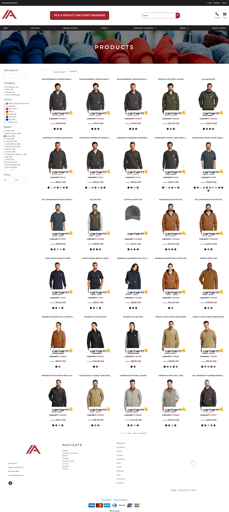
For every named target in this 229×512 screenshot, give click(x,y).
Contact (65, 469)
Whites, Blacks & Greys (17, 103)
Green (11, 117)
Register (216, 3)
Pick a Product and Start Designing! (79, 15)
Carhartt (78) (10, 136)
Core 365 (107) (11, 141)
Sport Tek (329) (11, 167)
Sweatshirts (121, 459)
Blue (10, 119)
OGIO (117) (10, 160)
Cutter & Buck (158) (13, 144)
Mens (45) (9, 90)
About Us (65, 466)
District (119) (10, 149)
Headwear (120, 471)
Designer (65, 458)
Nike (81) (9, 157)
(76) (19, 103)
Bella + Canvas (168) (13, 133)
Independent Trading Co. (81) (16, 154)
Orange (11, 114)
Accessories (121, 479)
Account (65, 464)
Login (209, 3)
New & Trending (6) (13, 95)
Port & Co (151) (11, 162)
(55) (12, 119)
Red (10, 111)
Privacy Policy (107, 500)
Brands (64, 456)
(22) (13, 109)
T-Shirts (119, 451)
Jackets (119, 467)
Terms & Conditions (121, 500)
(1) (11, 111)
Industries (120, 483)
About (224, 3)
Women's (120, 455)
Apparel (65, 450)
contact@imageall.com (16, 475)
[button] (105, 28)
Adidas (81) (10, 131)
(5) (12, 114)
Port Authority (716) (13, 165)
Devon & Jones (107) (13, 146)
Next (129, 433)
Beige (11, 106)
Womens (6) (10, 92)
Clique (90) (10, 139)
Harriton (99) (10, 152)
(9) (12, 106)
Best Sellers (121, 447)
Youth (119, 475)
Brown (11, 109)
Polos (119, 463)
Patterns (12, 122)
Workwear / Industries (70, 453)
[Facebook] (10, 483)
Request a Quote (68, 461)
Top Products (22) (12, 87)
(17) (12, 117)
